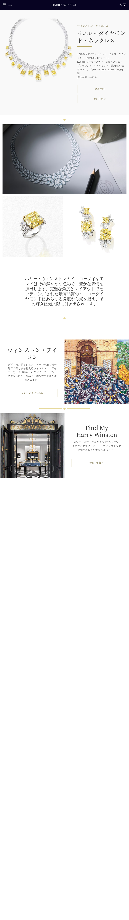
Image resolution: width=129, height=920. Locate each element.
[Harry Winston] (64, 5)
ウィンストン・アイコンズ (92, 26)
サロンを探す (97, 462)
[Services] (10, 5)
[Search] (120, 5)
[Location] (124, 5)
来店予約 (100, 88)
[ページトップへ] (123, 914)
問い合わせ (100, 99)
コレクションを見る (32, 392)
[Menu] (5, 5)
